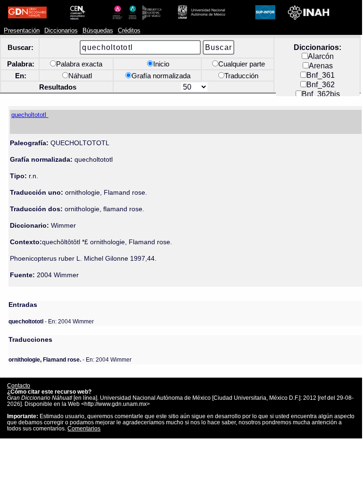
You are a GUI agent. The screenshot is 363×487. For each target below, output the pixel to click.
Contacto (18, 385)
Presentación (22, 30)
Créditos (129, 30)
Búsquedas (97, 30)
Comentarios (83, 428)
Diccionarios (61, 30)
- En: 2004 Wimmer (51, 321)
